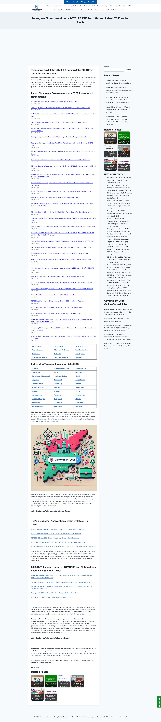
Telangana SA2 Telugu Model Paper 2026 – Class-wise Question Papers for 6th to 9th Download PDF (119, 231)
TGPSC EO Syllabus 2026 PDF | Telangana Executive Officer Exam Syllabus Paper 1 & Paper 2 (118, 187)
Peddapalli (79, 406)
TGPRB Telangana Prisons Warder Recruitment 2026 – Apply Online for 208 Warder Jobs (61, 191)
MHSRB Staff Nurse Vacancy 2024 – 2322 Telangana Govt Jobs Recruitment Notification (61, 582)
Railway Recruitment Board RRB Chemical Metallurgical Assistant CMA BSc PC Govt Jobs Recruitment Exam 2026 (118, 312)
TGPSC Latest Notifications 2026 (120, 6)
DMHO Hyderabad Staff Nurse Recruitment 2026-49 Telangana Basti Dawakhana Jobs (60, 108)
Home (49, 6)
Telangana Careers (81, 619)
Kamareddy (36, 402)
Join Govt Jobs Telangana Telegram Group (50, 638)
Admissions (36, 354)
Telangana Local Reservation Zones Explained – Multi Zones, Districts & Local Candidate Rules (119, 293)
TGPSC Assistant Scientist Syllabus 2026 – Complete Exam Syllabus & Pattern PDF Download (119, 267)
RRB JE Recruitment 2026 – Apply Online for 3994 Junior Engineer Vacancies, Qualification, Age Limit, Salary (118, 327)
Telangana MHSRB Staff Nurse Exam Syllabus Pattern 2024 (51, 597)
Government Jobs (61, 93)
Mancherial (58, 406)
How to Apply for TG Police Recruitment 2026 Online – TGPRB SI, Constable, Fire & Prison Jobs (63, 226)
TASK (107, 10)
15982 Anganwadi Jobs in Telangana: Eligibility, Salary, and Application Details (119, 195)
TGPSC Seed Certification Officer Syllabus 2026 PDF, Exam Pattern (53, 295)
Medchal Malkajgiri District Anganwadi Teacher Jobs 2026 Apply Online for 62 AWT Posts (61, 247)
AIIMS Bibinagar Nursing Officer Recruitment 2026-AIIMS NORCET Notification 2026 (59, 253)
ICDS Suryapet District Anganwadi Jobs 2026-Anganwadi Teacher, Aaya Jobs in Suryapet (61, 282)
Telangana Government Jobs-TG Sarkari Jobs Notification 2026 (73, 6)
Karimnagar (58, 402)
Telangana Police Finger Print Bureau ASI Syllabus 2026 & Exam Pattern (55, 197)
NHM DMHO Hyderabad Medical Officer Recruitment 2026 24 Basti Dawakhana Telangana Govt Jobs (117, 99)
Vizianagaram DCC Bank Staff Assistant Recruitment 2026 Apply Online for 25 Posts (117, 346)
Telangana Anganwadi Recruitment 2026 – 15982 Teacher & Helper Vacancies (57, 276)
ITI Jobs (90, 10)
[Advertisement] (80, 47)
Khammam (79, 402)
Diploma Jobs (99, 10)
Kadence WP (122, 717)
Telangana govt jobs (47, 80)
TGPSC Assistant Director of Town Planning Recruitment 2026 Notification (56, 313)
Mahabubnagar (37, 406)
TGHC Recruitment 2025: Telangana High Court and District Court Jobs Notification (119, 259)
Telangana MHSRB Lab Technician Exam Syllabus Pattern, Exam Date (54, 593)
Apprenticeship (102, 6)
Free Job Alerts (36, 607)
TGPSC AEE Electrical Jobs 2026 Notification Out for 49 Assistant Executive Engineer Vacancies (63, 546)
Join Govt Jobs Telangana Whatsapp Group (51, 511)
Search (106, 67)
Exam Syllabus (59, 10)
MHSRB (68, 10)
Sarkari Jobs (119, 10)
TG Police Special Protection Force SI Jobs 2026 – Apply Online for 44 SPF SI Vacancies (60, 160)
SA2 (112, 10)
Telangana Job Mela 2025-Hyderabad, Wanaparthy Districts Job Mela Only (119, 213)
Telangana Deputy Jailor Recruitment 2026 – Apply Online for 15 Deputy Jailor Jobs (59, 137)
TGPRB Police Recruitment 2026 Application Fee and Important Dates (54, 101)
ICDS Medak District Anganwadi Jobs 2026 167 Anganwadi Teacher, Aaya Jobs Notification (62, 289)
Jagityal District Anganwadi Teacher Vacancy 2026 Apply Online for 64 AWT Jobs (58, 122)
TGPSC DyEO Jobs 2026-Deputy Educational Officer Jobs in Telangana (55, 538)
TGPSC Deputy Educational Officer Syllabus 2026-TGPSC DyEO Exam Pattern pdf (58, 542)
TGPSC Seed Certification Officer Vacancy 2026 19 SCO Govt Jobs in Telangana (58, 301)
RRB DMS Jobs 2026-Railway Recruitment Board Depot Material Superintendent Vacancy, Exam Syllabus (117, 336)
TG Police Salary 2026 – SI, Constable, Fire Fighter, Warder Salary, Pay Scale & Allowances (61, 212)
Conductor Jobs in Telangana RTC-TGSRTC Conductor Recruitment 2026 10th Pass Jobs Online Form (119, 249)
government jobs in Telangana (48, 421)
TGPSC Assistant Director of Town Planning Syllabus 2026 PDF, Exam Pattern (57, 307)
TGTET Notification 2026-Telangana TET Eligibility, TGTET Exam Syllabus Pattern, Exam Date (119, 275)
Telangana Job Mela (79, 10)
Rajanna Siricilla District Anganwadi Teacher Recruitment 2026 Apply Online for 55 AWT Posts (62, 241)
